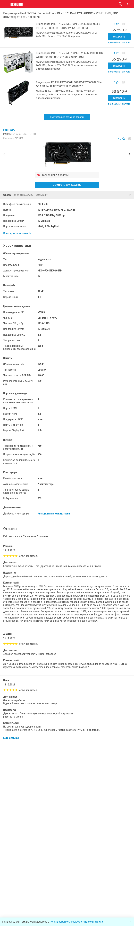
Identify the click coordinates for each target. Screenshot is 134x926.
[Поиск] (122, 4)
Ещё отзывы (11, 737)
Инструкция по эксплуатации (54, 513)
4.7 (120, 138)
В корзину (119, 36)
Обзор (7, 195)
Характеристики (23, 195)
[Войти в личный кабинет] (127, 4)
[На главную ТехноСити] (16, 4)
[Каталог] (4, 4)
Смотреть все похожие (67, 184)
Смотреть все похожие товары (67, 117)
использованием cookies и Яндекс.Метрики (76, 921)
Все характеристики (15, 233)
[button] (67, 154)
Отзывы (42, 195)
